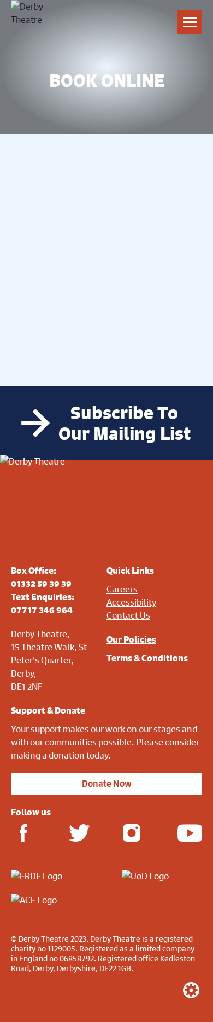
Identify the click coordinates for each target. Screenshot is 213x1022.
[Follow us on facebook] (23, 832)
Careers (122, 589)
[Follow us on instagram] (132, 832)
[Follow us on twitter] (77, 832)
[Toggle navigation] (189, 22)
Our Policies (131, 639)
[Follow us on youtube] (186, 832)
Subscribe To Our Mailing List (124, 423)
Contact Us (128, 615)
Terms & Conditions (147, 658)
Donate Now (107, 783)
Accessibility (131, 602)
